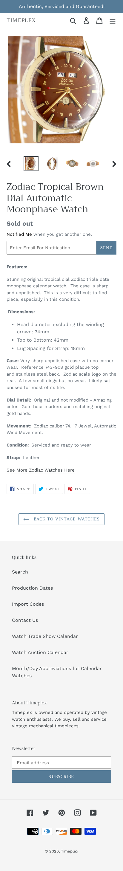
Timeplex (21, 21)
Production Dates (32, 588)
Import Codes (28, 604)
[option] (31, 164)
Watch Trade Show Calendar (45, 636)
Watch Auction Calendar (40, 652)
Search (20, 572)
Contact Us (25, 620)
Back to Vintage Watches (66, 519)
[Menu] (112, 20)
